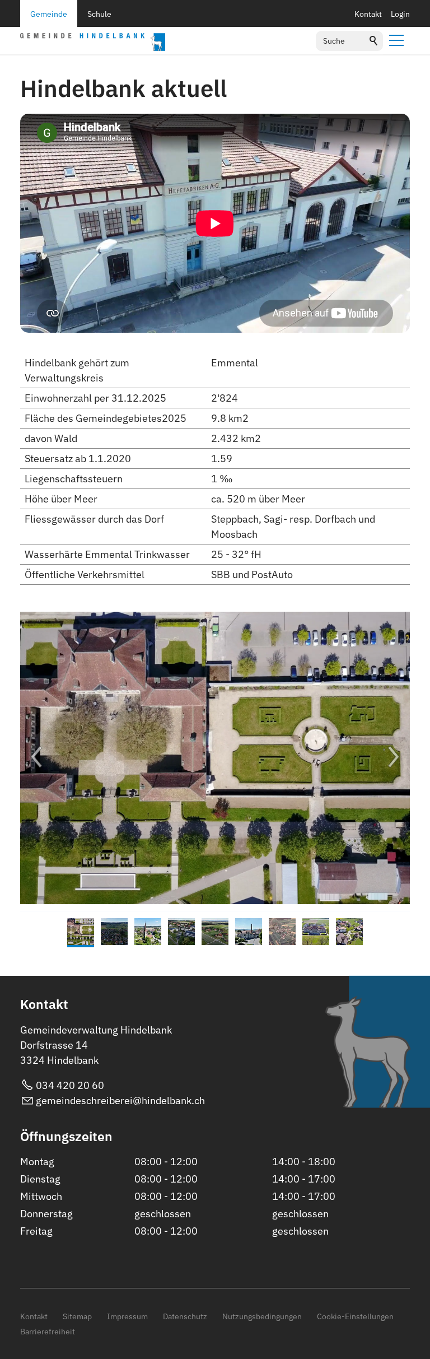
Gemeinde (48, 13)
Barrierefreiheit (47, 1331)
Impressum (127, 1316)
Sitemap (77, 1316)
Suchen (374, 41)
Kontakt (368, 13)
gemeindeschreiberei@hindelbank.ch (120, 1100)
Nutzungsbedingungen (262, 1316)
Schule (99, 13)
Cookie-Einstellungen (355, 1316)
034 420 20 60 (70, 1085)
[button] (396, 40)
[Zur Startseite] (92, 42)
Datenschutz (185, 1316)
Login (400, 13)
